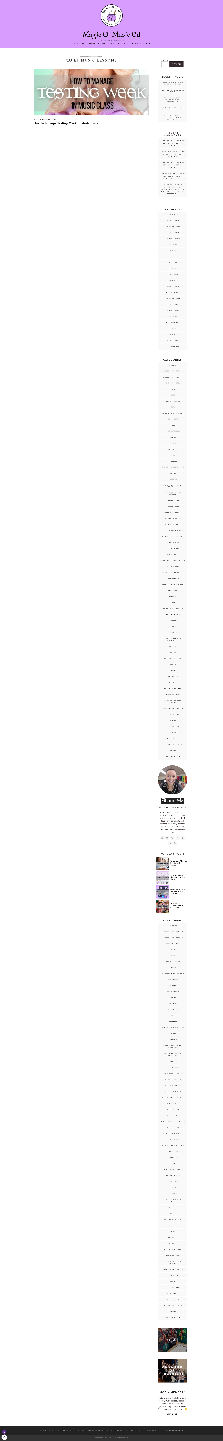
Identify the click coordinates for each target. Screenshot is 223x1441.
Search (165, 60)
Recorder (173, 621)
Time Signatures (173, 733)
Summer (173, 683)
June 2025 (173, 257)
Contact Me (154, 1430)
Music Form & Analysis (173, 537)
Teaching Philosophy (173, 709)
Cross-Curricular (173, 431)
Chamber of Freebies (98, 43)
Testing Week (173, 727)
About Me (115, 43)
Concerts (173, 425)
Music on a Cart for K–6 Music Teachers (177, 891)
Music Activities (173, 525)
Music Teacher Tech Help (173, 561)
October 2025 (173, 233)
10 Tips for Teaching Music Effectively (172, 192)
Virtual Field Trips (173, 745)
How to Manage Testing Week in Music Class (66, 123)
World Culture (173, 757)
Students (173, 671)
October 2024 (173, 305)
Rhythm (173, 627)
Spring (173, 665)
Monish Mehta (168, 152)
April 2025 (173, 269)
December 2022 (173, 322)
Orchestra (173, 591)
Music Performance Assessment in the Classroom (173, 117)
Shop (83, 43)
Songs (173, 653)
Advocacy (173, 365)
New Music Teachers (173, 573)
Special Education (173, 659)
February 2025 (173, 281)
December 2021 (173, 346)
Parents (173, 597)
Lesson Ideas (173, 507)
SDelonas (165, 141)
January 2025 (173, 286)
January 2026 (173, 221)
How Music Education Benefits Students (174, 143)
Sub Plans (173, 677)
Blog (76, 43)
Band (173, 389)
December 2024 (173, 293)
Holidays (173, 479)
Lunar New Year (173, 519)
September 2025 (173, 238)
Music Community (173, 531)
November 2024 (173, 298)
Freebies (173, 461)
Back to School (173, 383)
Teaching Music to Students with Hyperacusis (173, 100)
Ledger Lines (173, 501)
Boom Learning (173, 401)
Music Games (173, 543)
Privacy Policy (135, 1430)
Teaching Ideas (173, 695)
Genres (173, 473)
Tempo (173, 721)
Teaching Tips (173, 715)
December (173, 437)
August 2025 (173, 245)
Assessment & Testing (173, 371)
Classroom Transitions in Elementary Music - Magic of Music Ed (172, 187)
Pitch (173, 603)
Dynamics (173, 443)
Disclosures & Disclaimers (105, 1430)
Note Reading (173, 579)
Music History (173, 555)
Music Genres (173, 549)
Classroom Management (173, 413)
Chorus (173, 407)
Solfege (173, 647)
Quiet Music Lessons (173, 609)
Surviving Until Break (173, 689)
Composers (173, 419)
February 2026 (173, 214)
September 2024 (173, 310)
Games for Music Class (173, 467)
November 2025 (173, 226)
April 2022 (173, 329)
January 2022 (173, 341)
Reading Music (173, 615)
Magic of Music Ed (111, 35)
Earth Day (173, 449)
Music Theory (173, 567)
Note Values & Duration (173, 585)
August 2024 (173, 317)
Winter (173, 751)
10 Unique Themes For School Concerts (178, 863)
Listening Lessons (173, 513)
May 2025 (173, 262)
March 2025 (173, 274)
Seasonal (173, 633)
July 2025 (173, 250)
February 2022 (173, 334)
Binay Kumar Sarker (171, 174)
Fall (173, 455)
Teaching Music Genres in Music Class (177, 877)
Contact (126, 43)
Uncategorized (173, 739)
